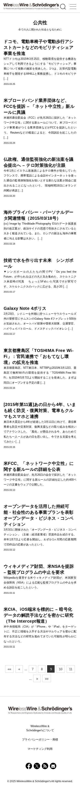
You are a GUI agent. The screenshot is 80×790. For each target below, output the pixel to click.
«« (9, 669)
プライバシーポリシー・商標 (40, 739)
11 (70, 669)
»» (46, 678)
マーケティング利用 (40, 748)
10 (60, 669)
